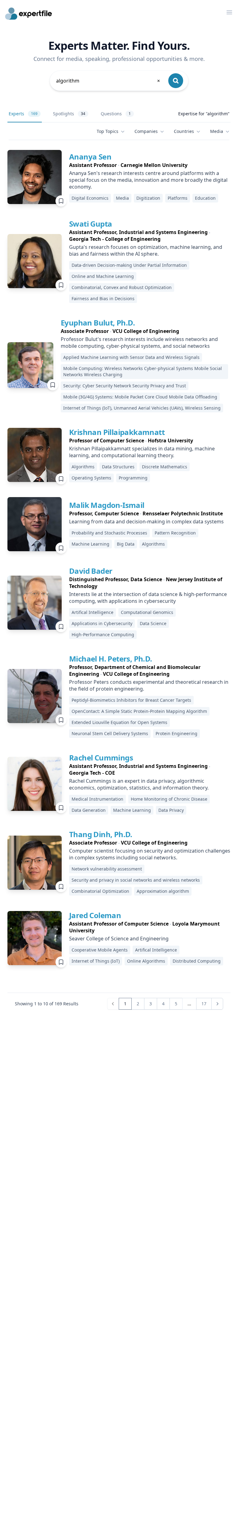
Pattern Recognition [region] (175, 533)
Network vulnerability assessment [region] (107, 869)
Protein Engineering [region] (176, 733)
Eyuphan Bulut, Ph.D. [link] (98, 322)
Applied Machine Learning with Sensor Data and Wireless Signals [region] (131, 357)
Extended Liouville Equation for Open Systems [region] (119, 722)
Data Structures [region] (118, 467)
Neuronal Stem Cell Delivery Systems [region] (110, 733)
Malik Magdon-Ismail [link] (106, 505)
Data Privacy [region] (171, 810)
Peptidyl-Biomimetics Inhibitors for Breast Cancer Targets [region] (131, 700)
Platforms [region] (177, 198)
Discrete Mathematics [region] (164, 467)
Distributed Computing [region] (197, 961)
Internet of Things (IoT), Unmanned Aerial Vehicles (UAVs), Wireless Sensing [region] (142, 408)
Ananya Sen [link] (90, 156)
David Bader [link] (90, 571)
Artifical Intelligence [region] (92, 612)
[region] (150, 165)
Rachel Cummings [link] (101, 757)
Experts (23, 114)
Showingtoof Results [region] (46, 1004)
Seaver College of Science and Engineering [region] (119, 938)
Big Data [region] (125, 544)
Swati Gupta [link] (90, 224)
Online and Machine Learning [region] (103, 276)
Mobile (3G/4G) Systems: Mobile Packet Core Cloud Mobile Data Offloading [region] (140, 397)
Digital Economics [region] (90, 198)
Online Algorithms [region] (146, 961)
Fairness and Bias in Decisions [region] (103, 298)
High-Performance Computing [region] (103, 634)
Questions (116, 114)
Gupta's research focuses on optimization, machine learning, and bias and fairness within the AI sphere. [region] (145, 250)
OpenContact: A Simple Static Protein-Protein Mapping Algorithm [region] (139, 711)
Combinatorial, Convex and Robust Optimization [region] (122, 287)
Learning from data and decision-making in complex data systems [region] (146, 521)
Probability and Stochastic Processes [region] (109, 533)
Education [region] (205, 198)
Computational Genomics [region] (147, 612)
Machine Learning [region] (90, 544)
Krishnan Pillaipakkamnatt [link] (117, 432)
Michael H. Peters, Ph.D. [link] (110, 659)
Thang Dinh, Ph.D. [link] (100, 834)
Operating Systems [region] (91, 478)
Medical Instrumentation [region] (97, 799)
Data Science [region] (153, 623)
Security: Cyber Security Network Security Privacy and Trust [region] (124, 386)
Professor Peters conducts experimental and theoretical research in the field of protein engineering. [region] (148, 685)
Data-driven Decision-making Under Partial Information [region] (129, 265)
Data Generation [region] (89, 810)
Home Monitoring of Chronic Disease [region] (169, 799)
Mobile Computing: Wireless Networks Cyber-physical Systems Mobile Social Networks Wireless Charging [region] (142, 371)
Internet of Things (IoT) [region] (96, 961)
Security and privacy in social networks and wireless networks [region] (136, 880)
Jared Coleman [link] (95, 915)
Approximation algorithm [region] (163, 891)
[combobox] (108, 81)
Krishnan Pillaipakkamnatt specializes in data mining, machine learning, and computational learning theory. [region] (142, 452)
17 (203, 1004)
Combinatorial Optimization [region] (100, 891)
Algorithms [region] (83, 467)
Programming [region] (133, 478)
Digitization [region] (148, 198)
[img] (34, 177)
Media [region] (122, 198)
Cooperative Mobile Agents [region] (100, 950)
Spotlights (69, 114)
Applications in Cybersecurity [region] (102, 623)
